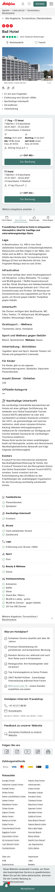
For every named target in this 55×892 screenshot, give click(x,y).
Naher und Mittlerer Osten (14, 797)
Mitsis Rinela (34, 836)
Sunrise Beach (34, 832)
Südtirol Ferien (35, 816)
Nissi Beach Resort (36, 820)
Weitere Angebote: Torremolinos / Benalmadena (20, 618)
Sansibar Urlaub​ (35, 793)
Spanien (6, 10)
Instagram (17, 751)
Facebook (6, 751)
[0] (29, 4)
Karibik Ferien (8, 789)
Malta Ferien (7, 816)
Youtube (27, 751)
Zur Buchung (27, 162)
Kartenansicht (16, 42)
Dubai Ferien (8, 824)
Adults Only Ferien (36, 781)
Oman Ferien (34, 789)
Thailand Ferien (35, 801)
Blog (38, 751)
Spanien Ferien (35, 809)
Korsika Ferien (34, 797)
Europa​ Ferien (8, 781)
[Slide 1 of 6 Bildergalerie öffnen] (27, 64)
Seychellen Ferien (10, 836)
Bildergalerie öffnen (50, 77)
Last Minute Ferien (10, 844)
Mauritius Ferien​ (35, 805)
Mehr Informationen (13, 882)
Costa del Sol (18, 10)
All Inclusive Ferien (10, 840)
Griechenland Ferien (11, 828)
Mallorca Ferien (9, 820)
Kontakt (40, 4)
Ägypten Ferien (9, 832)
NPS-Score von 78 (17, 686)
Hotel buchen (34, 785)
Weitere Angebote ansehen (17, 209)
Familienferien (8, 848)
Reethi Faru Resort (36, 840)
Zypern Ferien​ (8, 813)
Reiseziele (8, 775)
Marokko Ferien (35, 813)
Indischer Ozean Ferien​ (12, 785)
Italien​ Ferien (8, 801)
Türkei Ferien (8, 809)
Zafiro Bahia (33, 848)
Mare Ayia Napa (35, 828)
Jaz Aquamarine (35, 844)
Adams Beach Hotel (37, 824)
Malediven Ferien (10, 805)
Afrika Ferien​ (8, 793)
